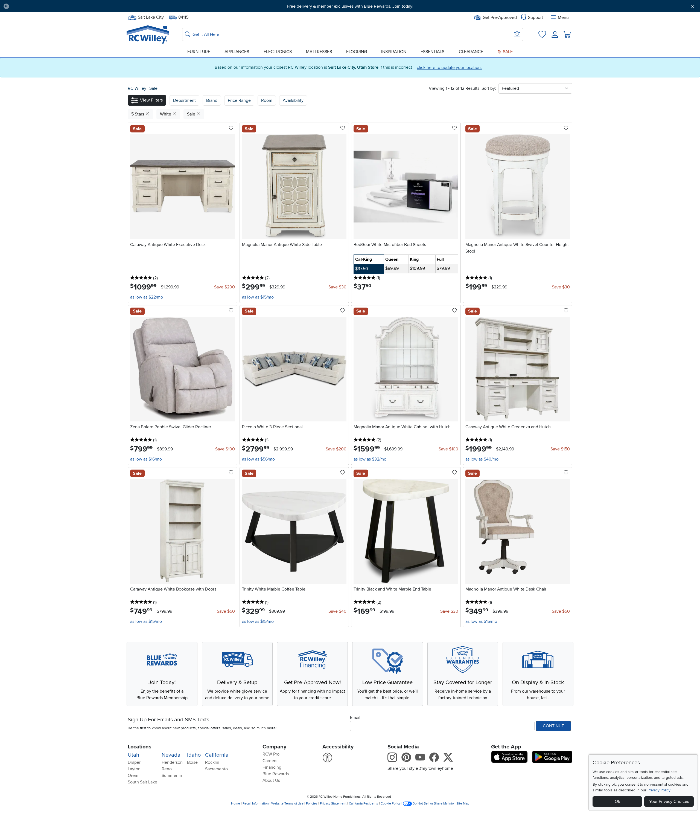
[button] (66, 6)
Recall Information (256, 804)
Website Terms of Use (287, 804)
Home (235, 804)
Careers (269, 760)
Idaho (194, 755)
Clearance (471, 51)
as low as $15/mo (258, 297)
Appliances (236, 51)
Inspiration (393, 51)
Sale (507, 51)
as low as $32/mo (370, 459)
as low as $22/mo (146, 297)
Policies (311, 804)
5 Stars (138, 114)
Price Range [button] (239, 100)
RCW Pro (270, 754)
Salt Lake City (151, 16)
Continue (553, 726)
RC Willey (137, 88)
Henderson (172, 762)
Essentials (432, 51)
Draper (134, 762)
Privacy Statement (333, 804)
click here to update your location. (449, 67)
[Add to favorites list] (231, 128)
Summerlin (172, 775)
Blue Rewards (275, 774)
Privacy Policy (659, 790)
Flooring (356, 51)
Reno (167, 769)
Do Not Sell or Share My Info (433, 804)
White (166, 114)
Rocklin (212, 762)
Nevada (171, 755)
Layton (134, 769)
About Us (271, 780)
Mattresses (319, 51)
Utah (133, 755)
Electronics (278, 51)
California (217, 755)
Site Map (462, 804)
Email (355, 717)
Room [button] (266, 100)
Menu (563, 17)
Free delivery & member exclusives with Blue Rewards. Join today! (350, 6)
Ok (617, 801)
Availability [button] (293, 100)
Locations (139, 746)
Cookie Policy (391, 804)
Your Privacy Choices (669, 801)
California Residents (363, 804)
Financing (271, 767)
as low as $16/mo (146, 459)
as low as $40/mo (481, 459)
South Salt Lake (142, 782)
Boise (192, 762)
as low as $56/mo (258, 459)
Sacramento (216, 769)
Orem (133, 775)
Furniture (198, 51)
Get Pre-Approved (500, 17)
